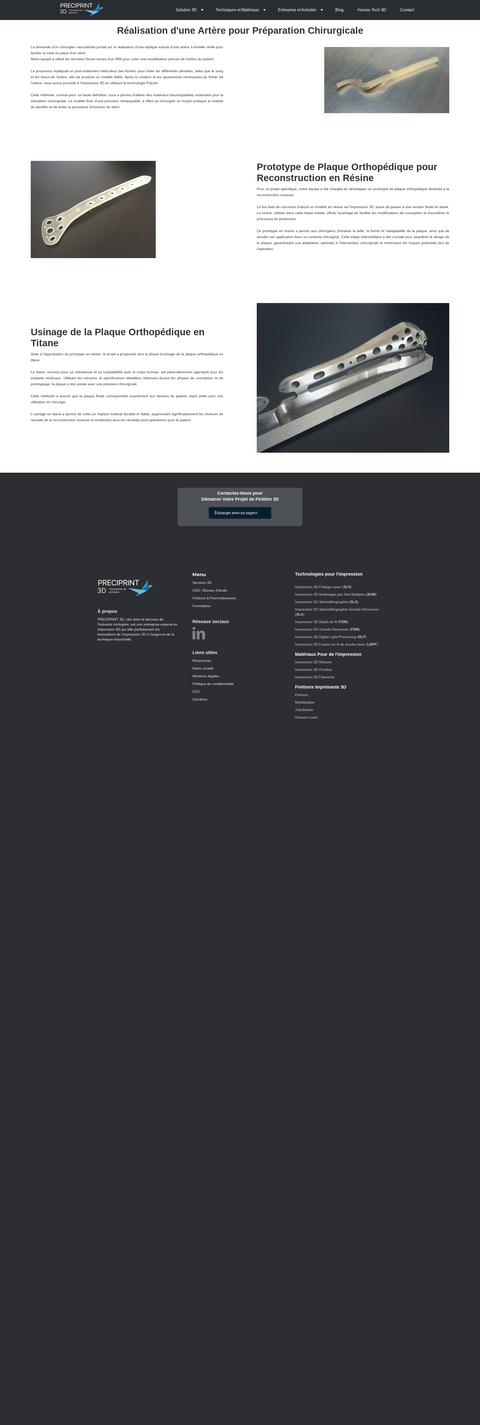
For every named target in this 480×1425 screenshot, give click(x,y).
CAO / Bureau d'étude (209, 590)
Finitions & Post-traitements (214, 598)
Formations (201, 606)
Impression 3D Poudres (313, 670)
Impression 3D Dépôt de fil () (321, 622)
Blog (339, 10)
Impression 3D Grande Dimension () (327, 629)
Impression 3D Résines (313, 662)
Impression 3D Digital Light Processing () (330, 637)
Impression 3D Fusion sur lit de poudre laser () (336, 644)
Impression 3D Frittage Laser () (323, 587)
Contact (407, 10)
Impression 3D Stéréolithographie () (326, 602)
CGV (196, 692)
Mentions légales (205, 676)
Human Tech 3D (372, 10)
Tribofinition (304, 710)
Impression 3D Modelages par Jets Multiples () (336, 594)
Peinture (301, 695)
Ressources (201, 661)
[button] (189, 10)
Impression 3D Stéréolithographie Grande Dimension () (337, 611)
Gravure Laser (306, 717)
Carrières (199, 699)
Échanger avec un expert (236, 512)
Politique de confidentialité (213, 684)
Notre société (203, 668)
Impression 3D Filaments (314, 677)
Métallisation (305, 702)
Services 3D (202, 583)
